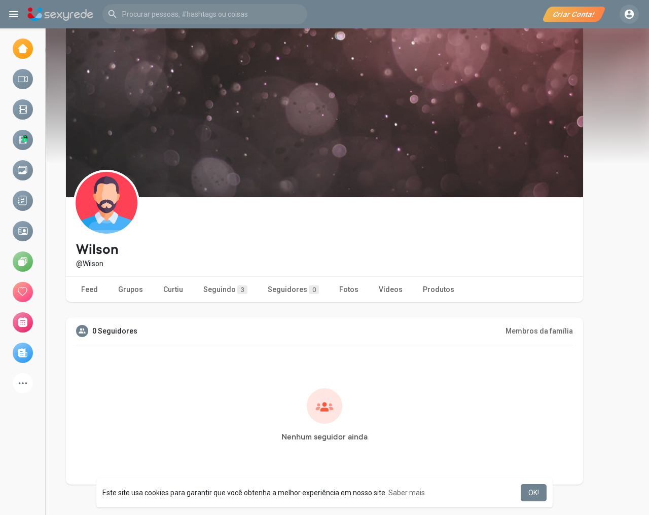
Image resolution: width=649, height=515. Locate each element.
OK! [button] (533, 493)
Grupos (130, 289)
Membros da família (539, 331)
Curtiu (173, 289)
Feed (89, 289)
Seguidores (292, 289)
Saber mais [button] (406, 493)
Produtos (438, 289)
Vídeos (391, 289)
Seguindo (223, 289)
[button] (204, 14)
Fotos (348, 289)
